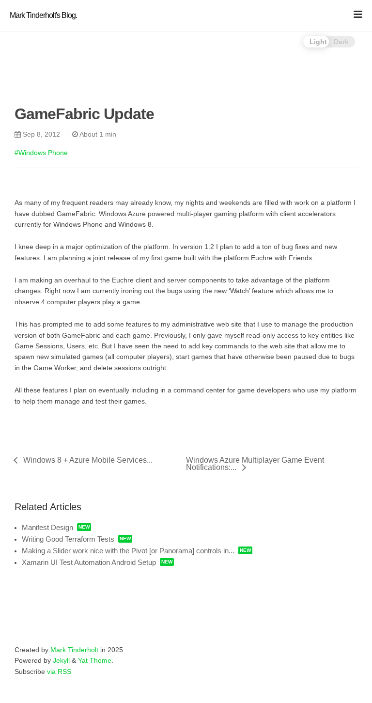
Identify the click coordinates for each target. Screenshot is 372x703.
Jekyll (61, 660)
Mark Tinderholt (74, 650)
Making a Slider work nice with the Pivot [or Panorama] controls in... (128, 551)
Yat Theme (94, 660)
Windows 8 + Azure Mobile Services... (88, 460)
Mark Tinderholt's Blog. (43, 15)
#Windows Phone (41, 152)
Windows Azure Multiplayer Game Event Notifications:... (255, 463)
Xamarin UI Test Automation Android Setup (89, 562)
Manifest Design (47, 527)
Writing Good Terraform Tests (68, 539)
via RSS (59, 671)
